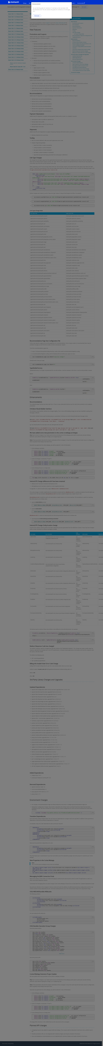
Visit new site (36, 15)
